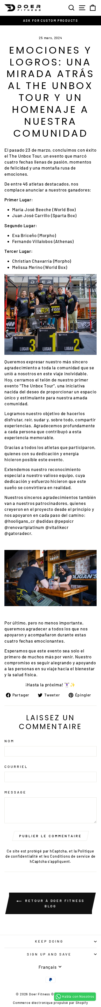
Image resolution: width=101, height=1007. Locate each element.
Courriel (16, 767)
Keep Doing (49, 941)
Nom (9, 741)
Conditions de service (70, 856)
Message (15, 792)
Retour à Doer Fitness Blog (54, 903)
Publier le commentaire (50, 836)
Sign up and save (49, 954)
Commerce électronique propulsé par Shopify (50, 1003)
